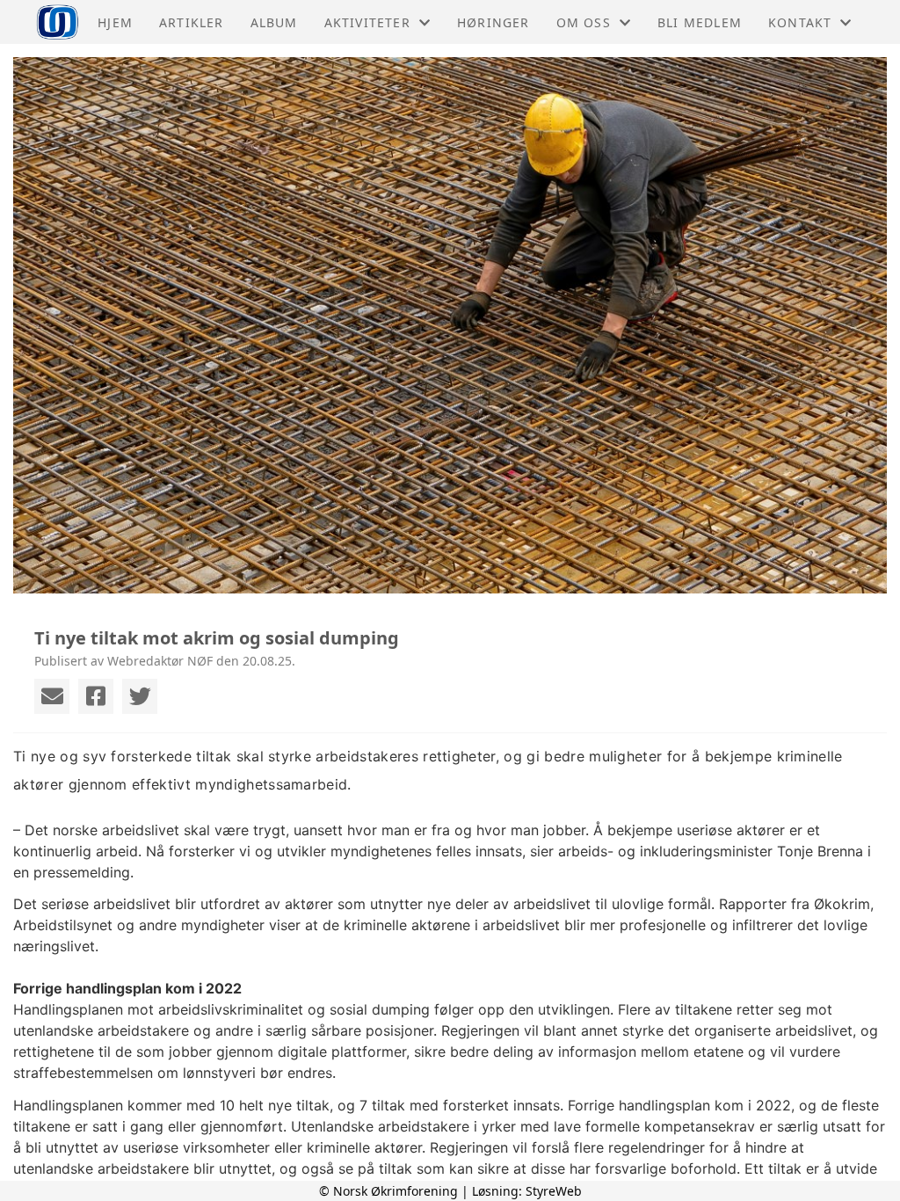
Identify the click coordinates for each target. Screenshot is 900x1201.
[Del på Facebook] (95, 696)
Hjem (115, 22)
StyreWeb (554, 1191)
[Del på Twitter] (139, 696)
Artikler (191, 22)
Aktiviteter (367, 22)
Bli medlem (699, 22)
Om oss (583, 22)
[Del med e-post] (51, 696)
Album (274, 22)
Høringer (493, 22)
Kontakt (799, 22)
